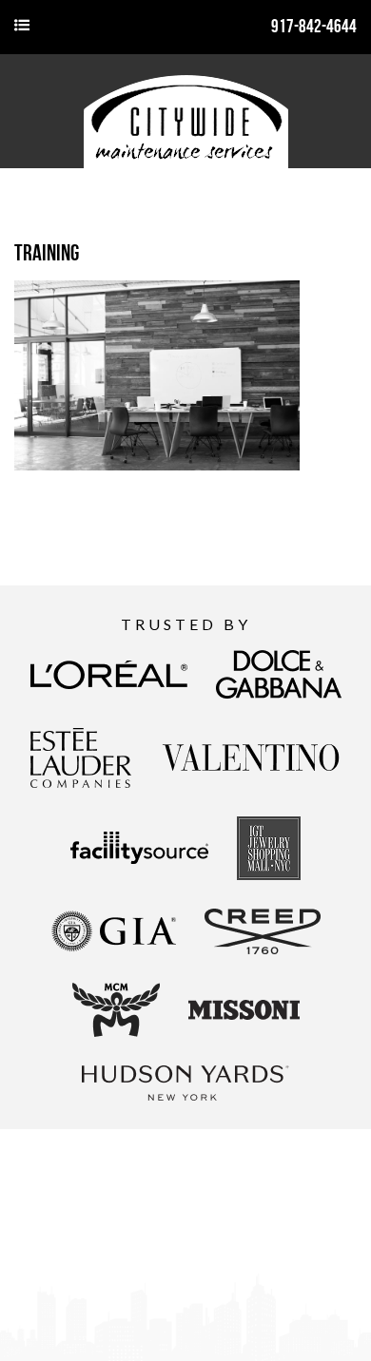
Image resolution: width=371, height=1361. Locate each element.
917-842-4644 (314, 26)
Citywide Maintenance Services (186, 111)
